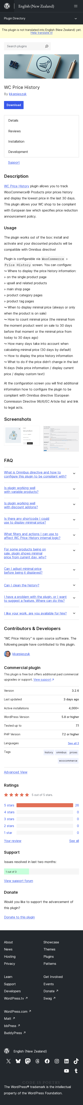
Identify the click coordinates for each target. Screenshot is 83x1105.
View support (42, 679)
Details (13, 120)
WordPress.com (17, 1011)
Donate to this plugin (19, 917)
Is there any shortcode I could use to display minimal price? (26, 520)
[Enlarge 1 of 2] (34, 431)
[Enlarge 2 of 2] (74, 431)
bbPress (12, 1026)
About (8, 942)
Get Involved (53, 977)
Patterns (50, 964)
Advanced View (15, 772)
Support (14, 162)
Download (14, 105)
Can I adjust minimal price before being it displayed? (23, 571)
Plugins (49, 957)
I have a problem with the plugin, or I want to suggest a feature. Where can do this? (35, 599)
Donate (51, 991)
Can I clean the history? (21, 585)
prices (73, 752)
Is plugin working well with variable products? (21, 490)
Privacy (9, 964)
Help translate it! (42, 32)
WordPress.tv (16, 998)
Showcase (51, 942)
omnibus (61, 752)
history (49, 752)
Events (49, 984)
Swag (50, 998)
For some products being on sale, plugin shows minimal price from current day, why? (25, 553)
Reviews (14, 131)
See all (74, 841)
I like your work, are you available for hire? (35, 613)
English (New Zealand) (30, 1051)
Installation (16, 141)
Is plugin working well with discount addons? (21, 505)
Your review (12, 841)
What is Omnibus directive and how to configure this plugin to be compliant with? (35, 474)
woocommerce (68, 760)
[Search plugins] (47, 46)
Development (18, 152)
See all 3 (73, 743)
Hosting (10, 957)
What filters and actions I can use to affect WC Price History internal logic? (32, 536)
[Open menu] (76, 6)
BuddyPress (15, 1033)
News (8, 949)
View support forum (18, 881)
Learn (8, 977)
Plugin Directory (14, 18)
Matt (9, 1019)
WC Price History (16, 186)
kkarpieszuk (18, 94)
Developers (12, 991)
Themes (49, 949)
